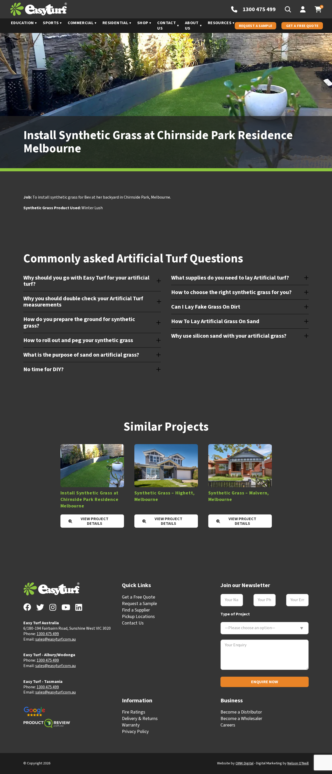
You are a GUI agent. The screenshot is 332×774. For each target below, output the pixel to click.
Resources (219, 23)
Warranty (131, 725)
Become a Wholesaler (241, 718)
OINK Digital (244, 763)
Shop (142, 23)
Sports (51, 23)
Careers (227, 725)
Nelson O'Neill (298, 763)
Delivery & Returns (140, 718)
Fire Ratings (133, 712)
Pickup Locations (138, 616)
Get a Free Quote (302, 26)
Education (22, 23)
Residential (115, 23)
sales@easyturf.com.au (55, 639)
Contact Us (166, 25)
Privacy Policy (135, 731)
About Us (192, 25)
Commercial (80, 23)
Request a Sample (255, 26)
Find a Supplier (136, 610)
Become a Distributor (241, 712)
